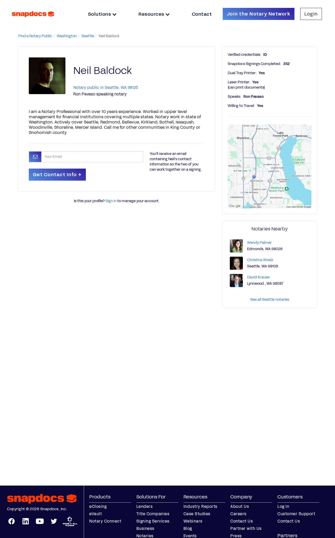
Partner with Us (246, 528)
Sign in (110, 200)
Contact (202, 14)
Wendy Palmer (259, 242)
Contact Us (241, 521)
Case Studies (196, 514)
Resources (151, 14)
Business (145, 528)
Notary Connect (105, 521)
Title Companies (153, 514)
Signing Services (153, 521)
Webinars (193, 521)
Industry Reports (200, 506)
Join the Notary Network (258, 13)
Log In (283, 506)
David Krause (258, 277)
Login (311, 13)
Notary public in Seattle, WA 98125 (105, 87)
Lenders (144, 506)
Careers (238, 514)
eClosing (98, 506)
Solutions (100, 14)
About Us (239, 506)
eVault (95, 514)
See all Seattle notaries (269, 299)
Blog (187, 528)
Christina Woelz (260, 259)
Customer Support (296, 514)
